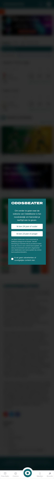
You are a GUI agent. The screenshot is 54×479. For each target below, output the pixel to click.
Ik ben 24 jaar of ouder (27, 226)
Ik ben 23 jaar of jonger (27, 233)
